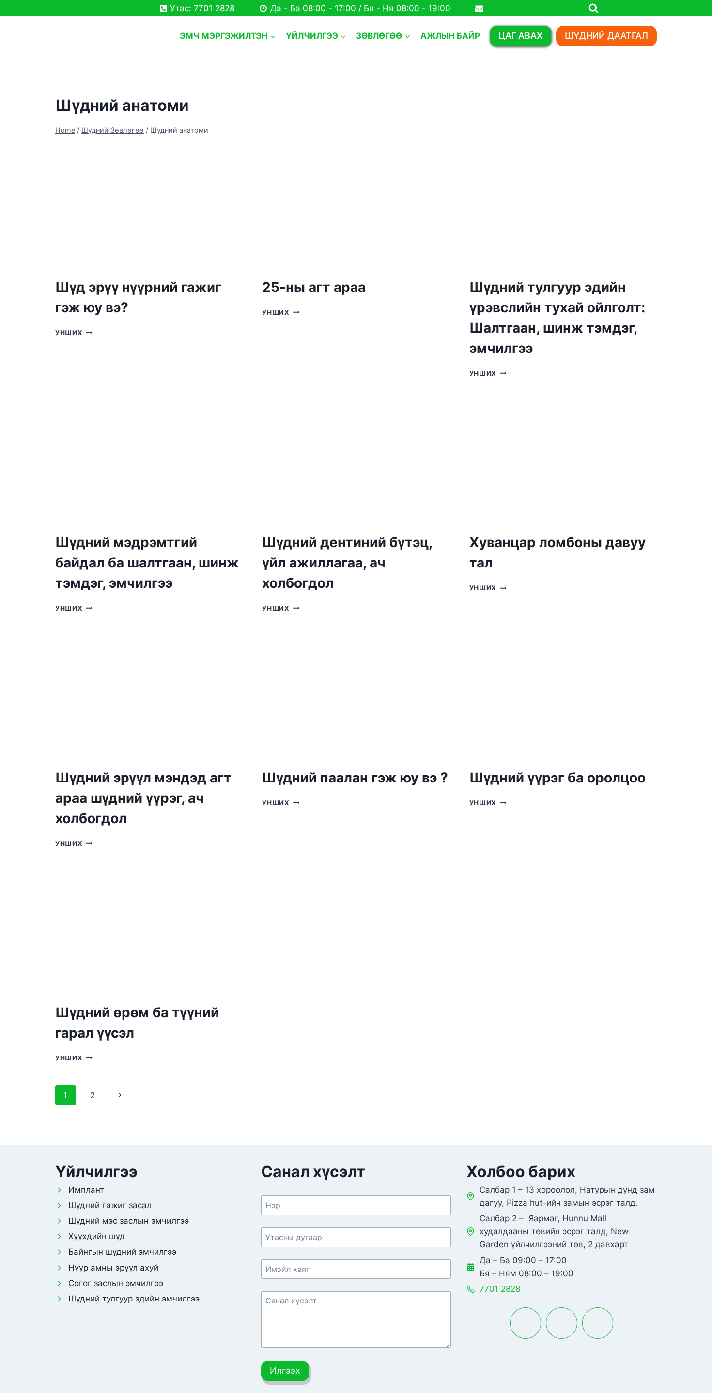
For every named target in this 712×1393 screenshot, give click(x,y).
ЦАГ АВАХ (520, 36)
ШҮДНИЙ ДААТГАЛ (606, 36)
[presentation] (149, 206)
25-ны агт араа (314, 287)
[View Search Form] (628, 8)
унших (74, 333)
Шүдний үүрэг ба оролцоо (557, 777)
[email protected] (519, 8)
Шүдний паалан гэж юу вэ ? (355, 777)
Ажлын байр (450, 36)
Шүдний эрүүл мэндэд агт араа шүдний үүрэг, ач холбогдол (143, 798)
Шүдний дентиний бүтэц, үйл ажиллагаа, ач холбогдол (347, 562)
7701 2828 (500, 1289)
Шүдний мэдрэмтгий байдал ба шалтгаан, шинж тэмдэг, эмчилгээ (147, 562)
